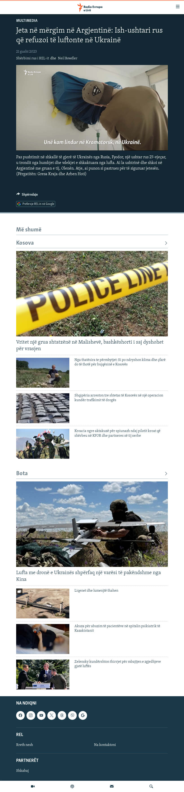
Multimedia (26, 21)
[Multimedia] (32, 786)
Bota (22, 474)
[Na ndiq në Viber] (72, 715)
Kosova (25, 243)
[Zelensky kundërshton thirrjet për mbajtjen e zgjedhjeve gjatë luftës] (42, 674)
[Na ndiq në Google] (83, 715)
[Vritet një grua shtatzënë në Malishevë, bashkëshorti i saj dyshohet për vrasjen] (92, 293)
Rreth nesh (24, 745)
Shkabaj (22, 771)
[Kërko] (151, 786)
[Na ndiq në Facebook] (20, 715)
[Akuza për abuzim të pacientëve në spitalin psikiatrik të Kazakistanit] (42, 639)
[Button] (27, 195)
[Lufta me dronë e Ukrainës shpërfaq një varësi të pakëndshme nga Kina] (92, 524)
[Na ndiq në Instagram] (30, 715)
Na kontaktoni (105, 745)
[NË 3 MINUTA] (111, 786)
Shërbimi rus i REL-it (32, 58)
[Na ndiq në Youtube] (41, 715)
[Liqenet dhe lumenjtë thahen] (42, 603)
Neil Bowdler (67, 58)
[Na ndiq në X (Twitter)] (51, 715)
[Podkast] (72, 786)
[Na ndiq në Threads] (62, 715)
